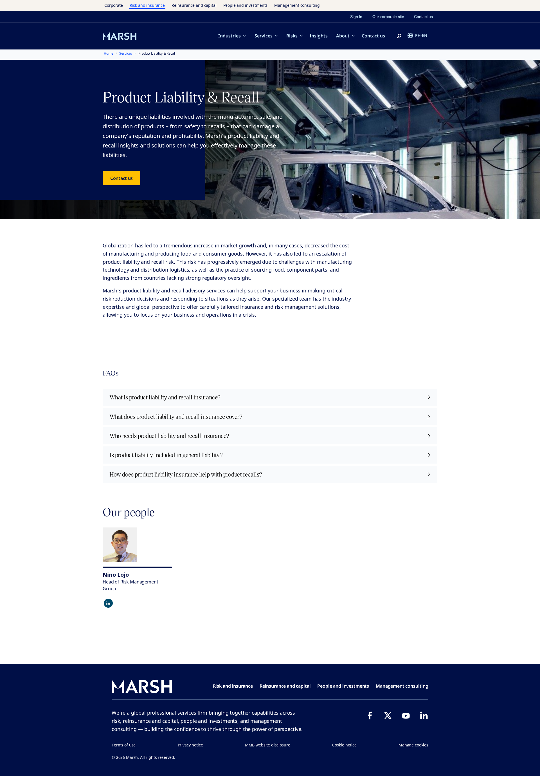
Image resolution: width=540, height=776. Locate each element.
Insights (319, 36)
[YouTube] (406, 715)
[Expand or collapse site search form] (399, 36)
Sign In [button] (356, 16)
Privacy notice (190, 745)
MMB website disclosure (267, 745)
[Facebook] (370, 715)
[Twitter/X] (388, 715)
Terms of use (124, 745)
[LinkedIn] (424, 715)
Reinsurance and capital (194, 5)
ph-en (421, 35)
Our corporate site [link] (388, 16)
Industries (229, 36)
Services (264, 36)
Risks (292, 36)
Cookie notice (344, 745)
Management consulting (297, 5)
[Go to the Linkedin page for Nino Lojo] (108, 603)
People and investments (245, 5)
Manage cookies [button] (413, 745)
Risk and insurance (147, 5)
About (343, 36)
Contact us (373, 36)
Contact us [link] (423, 16)
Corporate (113, 5)
